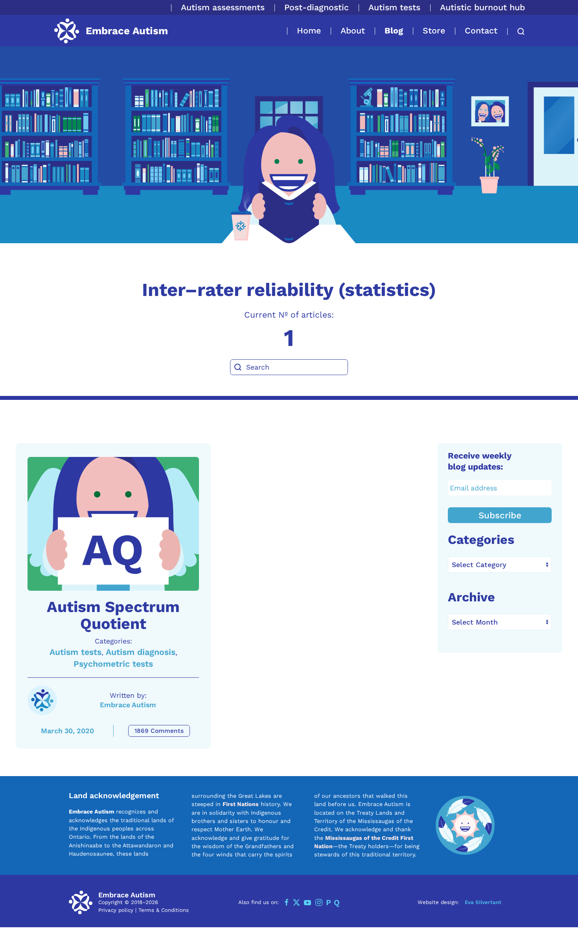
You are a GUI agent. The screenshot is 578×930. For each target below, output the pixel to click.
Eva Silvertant (483, 902)
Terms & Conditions (163, 910)
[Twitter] (296, 902)
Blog (394, 30)
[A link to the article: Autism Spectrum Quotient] (113, 524)
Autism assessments (223, 7)
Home (309, 30)
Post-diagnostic (316, 7)
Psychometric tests (113, 664)
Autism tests (394, 7)
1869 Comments (159, 730)
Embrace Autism (128, 705)
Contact (481, 30)
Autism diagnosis (140, 652)
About (353, 30)
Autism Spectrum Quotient (113, 615)
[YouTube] (307, 902)
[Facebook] (287, 902)
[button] (516, 31)
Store (434, 30)
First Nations (241, 804)
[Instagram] (319, 902)
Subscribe (500, 515)
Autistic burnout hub (482, 7)
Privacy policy (115, 910)
